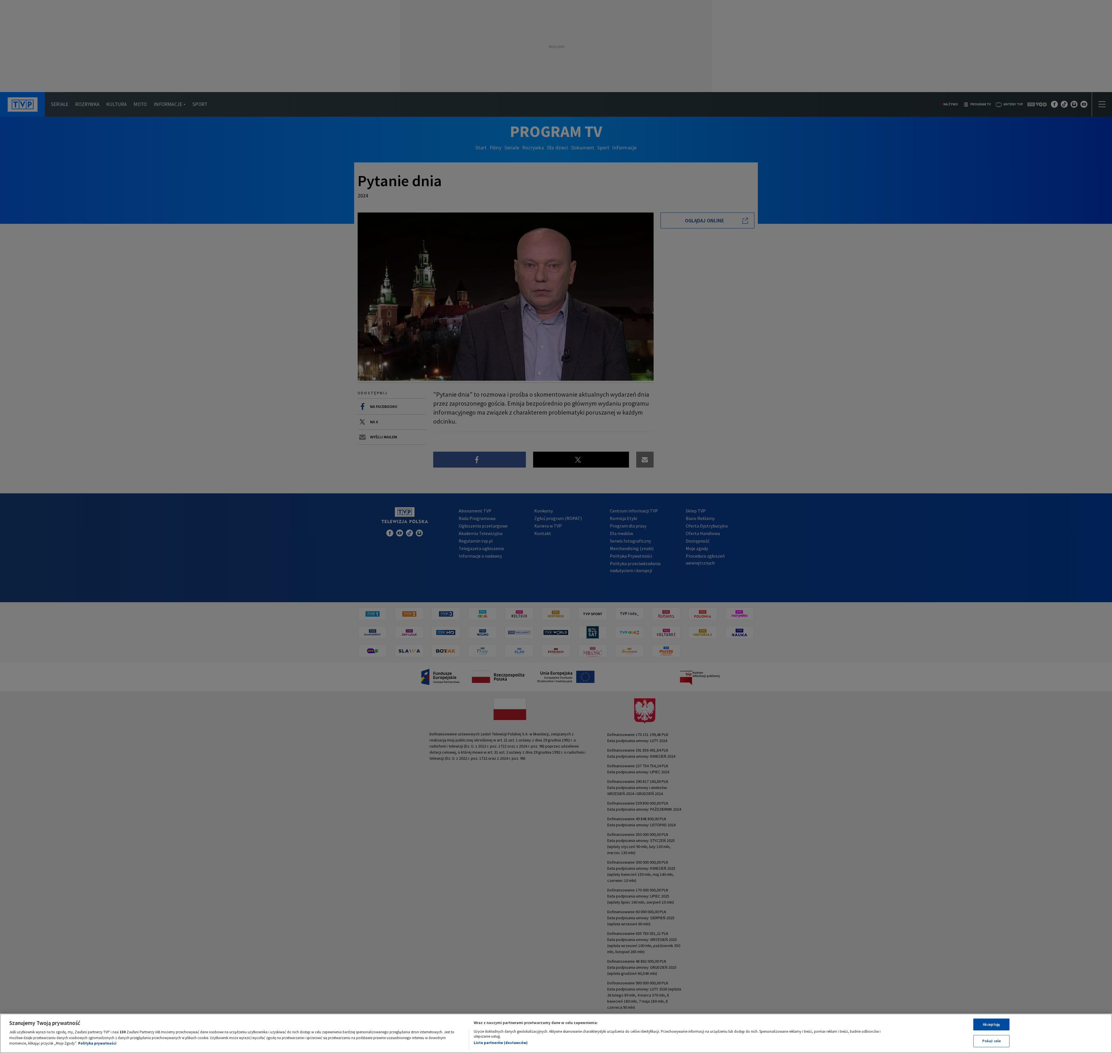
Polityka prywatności (97, 1043)
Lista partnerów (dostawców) (501, 1042)
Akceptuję (991, 1024)
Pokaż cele (991, 1041)
